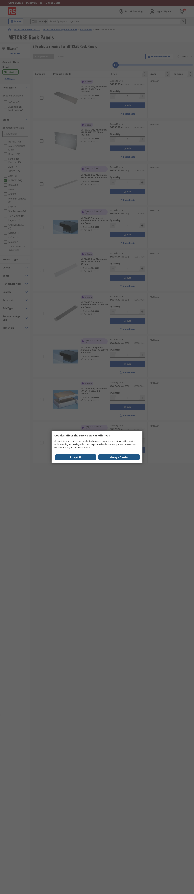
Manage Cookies (119, 457)
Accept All (76, 457)
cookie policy (64, 447)
